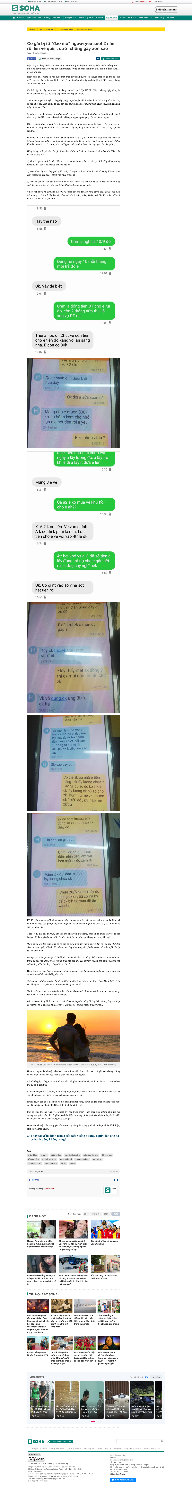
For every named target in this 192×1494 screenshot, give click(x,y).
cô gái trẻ (43, 1155)
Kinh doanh (57, 18)
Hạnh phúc (31, 18)
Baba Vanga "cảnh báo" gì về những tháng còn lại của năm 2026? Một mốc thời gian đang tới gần (108, 1358)
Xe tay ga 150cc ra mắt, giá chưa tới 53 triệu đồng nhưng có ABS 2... (116, 1409)
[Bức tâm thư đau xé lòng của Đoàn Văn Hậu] (105, 1229)
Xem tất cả (156, 1377)
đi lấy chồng (32, 1155)
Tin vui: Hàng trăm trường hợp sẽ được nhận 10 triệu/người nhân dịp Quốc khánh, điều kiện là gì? (61, 1358)
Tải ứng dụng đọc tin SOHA (61, 1442)
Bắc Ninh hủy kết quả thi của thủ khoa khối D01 (104, 1277)
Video (146, 1448)
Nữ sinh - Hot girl (46, 29)
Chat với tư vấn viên (124, 1480)
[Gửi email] (98, 58)
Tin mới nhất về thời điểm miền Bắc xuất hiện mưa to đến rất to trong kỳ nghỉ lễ (84, 1319)
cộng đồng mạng (51, 1163)
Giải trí (122, 18)
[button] (93, 1421)
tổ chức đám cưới (34, 1163)
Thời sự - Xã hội (47, 1448)
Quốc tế (90, 18)
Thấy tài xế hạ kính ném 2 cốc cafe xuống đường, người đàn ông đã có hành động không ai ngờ (75, 1137)
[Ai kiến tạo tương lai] (166, 9)
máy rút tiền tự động (72, 1155)
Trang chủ (35, 1448)
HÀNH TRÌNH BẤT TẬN (53, 2)
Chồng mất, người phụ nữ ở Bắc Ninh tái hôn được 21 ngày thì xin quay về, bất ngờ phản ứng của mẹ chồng (73, 1245)
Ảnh (152, 1448)
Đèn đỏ (32, 29)
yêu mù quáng (33, 1159)
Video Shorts (37, 1377)
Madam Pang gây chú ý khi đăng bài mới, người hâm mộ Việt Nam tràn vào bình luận (40, 1244)
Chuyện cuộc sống (65, 29)
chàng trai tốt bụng (82, 1159)
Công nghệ (159, 18)
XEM (116, 1214)
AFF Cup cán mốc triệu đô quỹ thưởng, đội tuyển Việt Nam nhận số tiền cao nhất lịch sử (85, 1356)
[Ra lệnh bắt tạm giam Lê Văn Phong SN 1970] (38, 1343)
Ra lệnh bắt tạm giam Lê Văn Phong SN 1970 (37, 1353)
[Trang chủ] (26, 9)
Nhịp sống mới (111, 18)
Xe (151, 18)
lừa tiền (63, 1163)
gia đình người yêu (49, 1159)
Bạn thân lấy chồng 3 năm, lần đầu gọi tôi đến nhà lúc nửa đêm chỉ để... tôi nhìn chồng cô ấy (41, 1279)
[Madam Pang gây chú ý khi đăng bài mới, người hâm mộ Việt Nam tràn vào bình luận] (41, 1229)
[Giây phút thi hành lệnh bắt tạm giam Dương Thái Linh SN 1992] (92, 1400)
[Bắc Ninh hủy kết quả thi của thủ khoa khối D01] (105, 1264)
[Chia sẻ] (31, 58)
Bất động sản (70, 18)
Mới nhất (20, 18)
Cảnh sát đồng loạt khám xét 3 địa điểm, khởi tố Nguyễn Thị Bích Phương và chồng (108, 1319)
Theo (73, 1172)
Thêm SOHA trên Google (51, 59)
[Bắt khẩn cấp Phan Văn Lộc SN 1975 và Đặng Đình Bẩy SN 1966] (42, 1400)
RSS (158, 1448)
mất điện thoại (56, 1155)
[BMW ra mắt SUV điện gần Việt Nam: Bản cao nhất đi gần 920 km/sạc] (142, 1400)
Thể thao (99, 18)
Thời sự (47, 18)
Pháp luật (132, 18)
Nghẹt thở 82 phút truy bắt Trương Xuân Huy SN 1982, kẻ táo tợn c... (66, 1409)
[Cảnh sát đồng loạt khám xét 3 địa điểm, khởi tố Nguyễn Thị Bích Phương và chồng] (109, 1306)
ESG (39, 18)
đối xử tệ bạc (107, 1155)
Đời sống (170, 18)
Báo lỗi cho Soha (112, 59)
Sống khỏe (143, 18)
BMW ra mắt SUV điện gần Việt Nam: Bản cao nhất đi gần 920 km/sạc (141, 1409)
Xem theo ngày (74, 1214)
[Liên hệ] (116, 1180)
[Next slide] (158, 1401)
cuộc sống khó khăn (91, 1155)
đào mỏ (72, 1163)
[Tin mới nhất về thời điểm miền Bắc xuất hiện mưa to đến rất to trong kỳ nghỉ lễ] (85, 1306)
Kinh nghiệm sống (84, 29)
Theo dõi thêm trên (137, 1377)
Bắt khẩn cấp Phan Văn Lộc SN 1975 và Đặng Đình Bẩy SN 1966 (41, 1409)
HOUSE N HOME (35, 2)
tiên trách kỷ (97, 1159)
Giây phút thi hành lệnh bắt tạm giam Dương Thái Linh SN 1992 (91, 1409)
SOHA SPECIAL (72, 2)
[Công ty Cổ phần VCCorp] (62, 1457)
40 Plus (81, 18)
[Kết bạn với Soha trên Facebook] (108, 1190)
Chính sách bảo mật (117, 1474)
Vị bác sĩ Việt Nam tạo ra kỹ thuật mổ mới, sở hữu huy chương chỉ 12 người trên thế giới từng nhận (61, 1321)
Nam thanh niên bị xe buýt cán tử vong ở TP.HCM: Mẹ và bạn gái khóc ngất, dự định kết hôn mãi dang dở (73, 1279)
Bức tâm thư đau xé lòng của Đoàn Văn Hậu (104, 1242)
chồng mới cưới (66, 1159)
